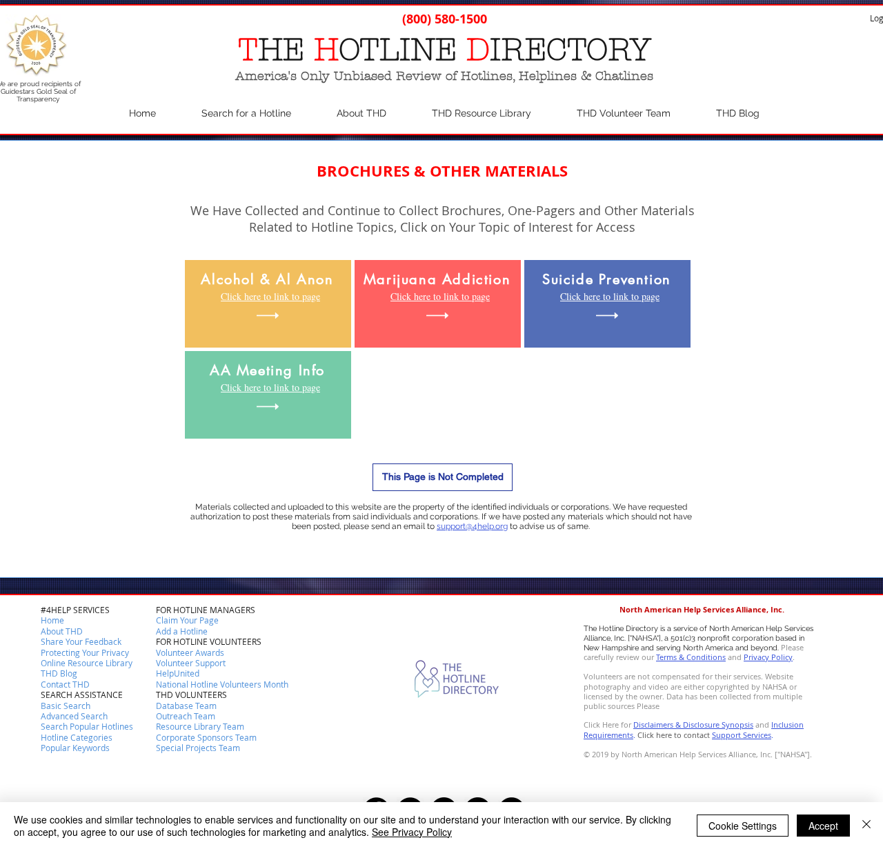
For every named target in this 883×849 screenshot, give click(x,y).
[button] (65, 685)
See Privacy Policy (412, 832)
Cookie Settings (742, 825)
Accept (823, 825)
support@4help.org (472, 526)
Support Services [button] (741, 735)
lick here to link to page (273, 296)
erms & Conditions (692, 657)
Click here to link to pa (435, 296)
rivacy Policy (770, 657)
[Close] (866, 825)
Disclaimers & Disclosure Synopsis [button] (693, 724)
